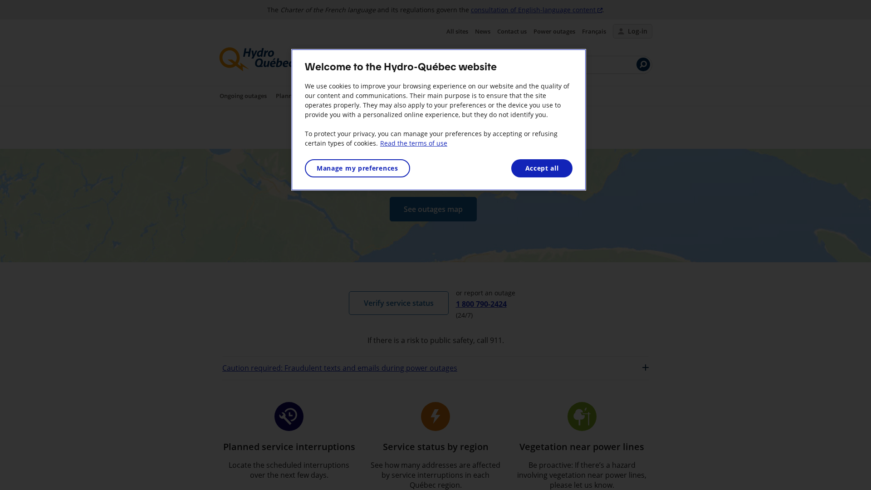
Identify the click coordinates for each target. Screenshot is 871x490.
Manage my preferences (357, 168)
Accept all (542, 168)
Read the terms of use (413, 143)
